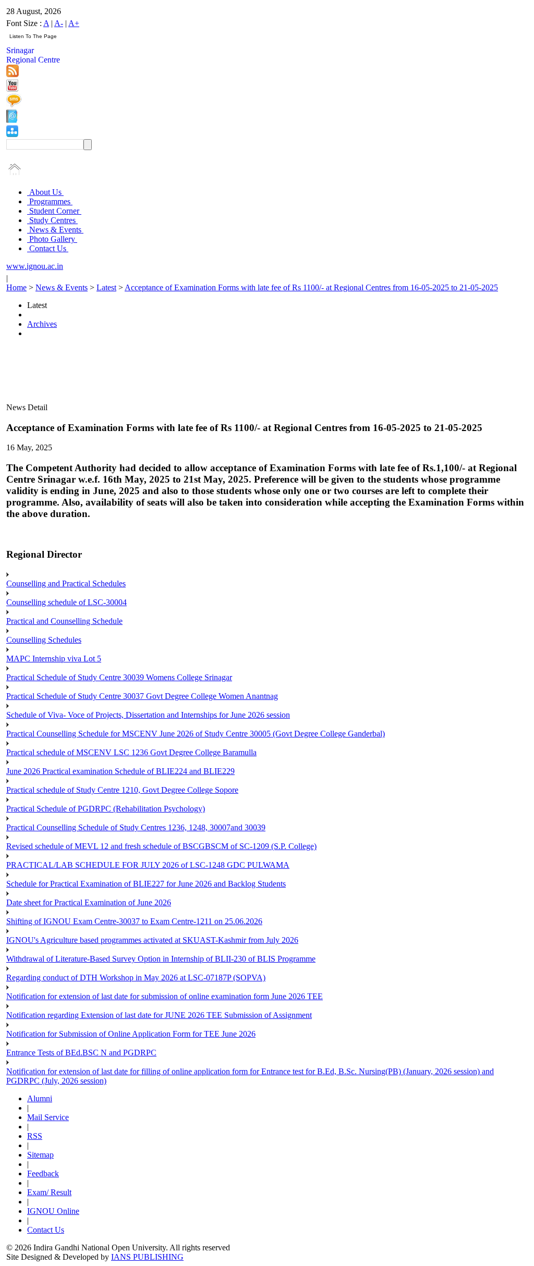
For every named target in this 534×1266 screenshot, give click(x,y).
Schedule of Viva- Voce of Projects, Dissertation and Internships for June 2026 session (148, 714)
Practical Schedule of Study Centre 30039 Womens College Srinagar (119, 677)
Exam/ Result (49, 1192)
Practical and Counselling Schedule (64, 621)
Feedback (43, 1173)
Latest (106, 287)
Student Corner (54, 210)
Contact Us (47, 248)
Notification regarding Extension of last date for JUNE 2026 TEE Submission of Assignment (159, 1015)
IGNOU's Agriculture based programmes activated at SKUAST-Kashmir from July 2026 (152, 940)
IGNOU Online (53, 1211)
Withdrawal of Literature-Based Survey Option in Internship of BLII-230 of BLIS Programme (160, 958)
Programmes (49, 201)
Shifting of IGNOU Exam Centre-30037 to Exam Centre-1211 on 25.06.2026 (134, 921)
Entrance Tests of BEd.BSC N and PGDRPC (81, 1052)
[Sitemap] (12, 134)
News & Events (55, 229)
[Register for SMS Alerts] (13, 104)
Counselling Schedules (43, 639)
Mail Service (48, 1117)
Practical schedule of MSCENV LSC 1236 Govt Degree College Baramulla (131, 752)
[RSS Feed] (12, 74)
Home (16, 287)
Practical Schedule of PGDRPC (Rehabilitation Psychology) (105, 808)
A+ (73, 23)
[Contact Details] (11, 120)
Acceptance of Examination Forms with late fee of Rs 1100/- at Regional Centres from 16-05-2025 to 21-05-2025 (311, 287)
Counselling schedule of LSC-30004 (66, 602)
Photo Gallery (52, 239)
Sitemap (40, 1154)
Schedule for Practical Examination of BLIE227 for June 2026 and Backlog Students (146, 883)
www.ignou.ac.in (34, 266)
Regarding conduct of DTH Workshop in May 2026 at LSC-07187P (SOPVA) (135, 977)
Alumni (39, 1098)
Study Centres (52, 220)
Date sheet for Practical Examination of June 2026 (88, 902)
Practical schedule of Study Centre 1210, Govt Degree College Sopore (122, 789)
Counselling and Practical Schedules (66, 583)
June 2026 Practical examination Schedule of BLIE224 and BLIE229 (120, 771)
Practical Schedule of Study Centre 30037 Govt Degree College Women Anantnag (142, 696)
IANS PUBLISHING (147, 1256)
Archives (42, 323)
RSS (34, 1136)
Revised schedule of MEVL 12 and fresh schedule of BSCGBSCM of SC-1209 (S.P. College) (161, 846)
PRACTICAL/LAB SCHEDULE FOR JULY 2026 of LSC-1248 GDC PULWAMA (147, 865)
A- (58, 23)
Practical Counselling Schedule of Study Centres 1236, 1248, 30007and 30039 (135, 827)
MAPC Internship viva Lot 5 (53, 658)
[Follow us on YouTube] (12, 88)
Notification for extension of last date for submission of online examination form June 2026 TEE (164, 996)
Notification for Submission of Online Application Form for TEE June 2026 (131, 1033)
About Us (45, 192)
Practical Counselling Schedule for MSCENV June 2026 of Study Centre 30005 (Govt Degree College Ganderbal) (195, 733)
